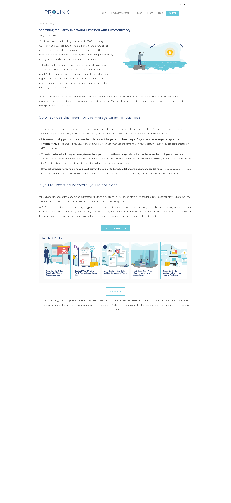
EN (180, 4)
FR (184, 4)
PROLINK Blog (46, 24)
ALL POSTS (115, 291)
